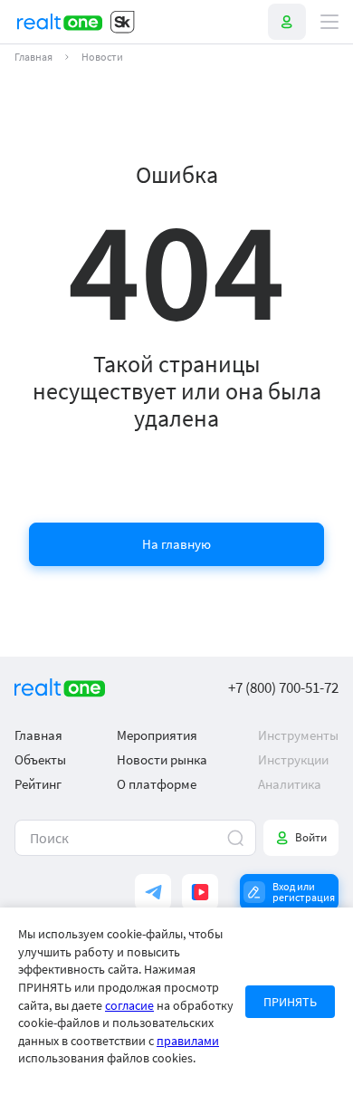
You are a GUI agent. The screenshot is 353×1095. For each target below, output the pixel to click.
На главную (176, 543)
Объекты (40, 759)
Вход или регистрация (303, 891)
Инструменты (298, 735)
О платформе (156, 783)
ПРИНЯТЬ (290, 1002)
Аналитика (289, 783)
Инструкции (293, 759)
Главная (33, 57)
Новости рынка (162, 759)
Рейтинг (38, 783)
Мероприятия (157, 735)
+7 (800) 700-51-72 (283, 687)
